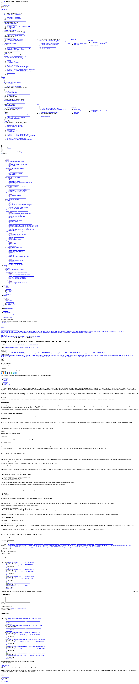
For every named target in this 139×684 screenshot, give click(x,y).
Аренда (8, 268)
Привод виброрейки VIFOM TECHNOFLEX (12, 352)
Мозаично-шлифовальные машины (18, 170)
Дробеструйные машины (77, 331)
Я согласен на (14, 608)
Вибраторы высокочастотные (19, 336)
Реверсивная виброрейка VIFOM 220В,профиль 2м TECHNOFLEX (86, 355)
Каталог (8, 160)
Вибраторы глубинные (6, 336)
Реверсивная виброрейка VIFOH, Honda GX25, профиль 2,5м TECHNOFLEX (28, 356)
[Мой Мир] (5, 373)
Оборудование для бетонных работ (18, 234)
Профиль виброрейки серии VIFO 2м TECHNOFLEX (36, 352)
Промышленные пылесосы (16, 179)
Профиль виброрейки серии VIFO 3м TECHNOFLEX (92, 352)
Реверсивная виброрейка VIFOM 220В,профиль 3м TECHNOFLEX (52, 355)
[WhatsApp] (11, 373)
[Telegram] (16, 373)
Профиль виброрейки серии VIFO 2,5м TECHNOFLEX (64, 352)
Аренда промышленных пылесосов (18, 282)
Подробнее (9, 568)
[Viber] (9, 373)
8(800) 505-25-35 (6, 5)
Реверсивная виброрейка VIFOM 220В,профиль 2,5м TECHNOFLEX (18, 355)
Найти (2, 675)
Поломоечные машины (15, 195)
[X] (7, 373)
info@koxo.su (5, 322)
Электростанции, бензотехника (17, 250)
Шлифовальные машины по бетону (18, 164)
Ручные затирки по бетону (33, 336)
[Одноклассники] (3, 373)
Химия (11, 203)
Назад (7, 159)
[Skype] (13, 373)
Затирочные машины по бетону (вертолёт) (19, 189)
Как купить (9, 300)
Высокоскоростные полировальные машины (46, 331)
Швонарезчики (12, 332)
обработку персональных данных (17, 608)
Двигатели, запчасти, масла (16, 260)
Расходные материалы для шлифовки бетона (20, 213)
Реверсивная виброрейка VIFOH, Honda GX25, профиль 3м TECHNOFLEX (67, 356)
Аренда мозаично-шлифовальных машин (19, 274)
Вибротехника (12, 243)
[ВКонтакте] (1, 373)
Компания (8, 289)
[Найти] (1, 4)
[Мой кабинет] (1, 145)
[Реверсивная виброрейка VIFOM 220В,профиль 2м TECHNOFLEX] (20, 345)
